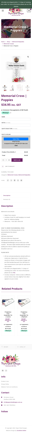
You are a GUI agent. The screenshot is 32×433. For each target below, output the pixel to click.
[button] (28, 56)
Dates (6, 122)
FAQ (14, 272)
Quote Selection (9, 128)
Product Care (5, 381)
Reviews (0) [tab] (6, 199)
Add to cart (17, 160)
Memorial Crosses (9, 43)
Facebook (2, 370)
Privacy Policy (5, 384)
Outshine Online (21, 430)
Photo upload (6, 134)
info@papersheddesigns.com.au (13, 402)
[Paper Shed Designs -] (16, 10)
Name (3, 117)
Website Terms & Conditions (9, 387)
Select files (16, 139)
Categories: (4, 175)
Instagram (6, 370)
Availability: (4, 172)
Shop (8, 41)
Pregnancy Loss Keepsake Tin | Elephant (24, 314)
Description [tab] (6, 195)
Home (3, 41)
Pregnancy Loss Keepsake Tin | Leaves (8, 314)
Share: (3, 180)
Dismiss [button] (16, 6)
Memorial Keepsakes (18, 41)
